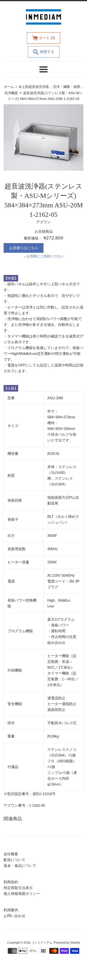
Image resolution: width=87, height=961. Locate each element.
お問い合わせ (14, 916)
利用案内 (11, 910)
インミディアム (42, 942)
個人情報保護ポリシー (22, 893)
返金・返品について (20, 865)
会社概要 (11, 854)
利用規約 (11, 882)
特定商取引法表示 (18, 888)
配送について (14, 860)
